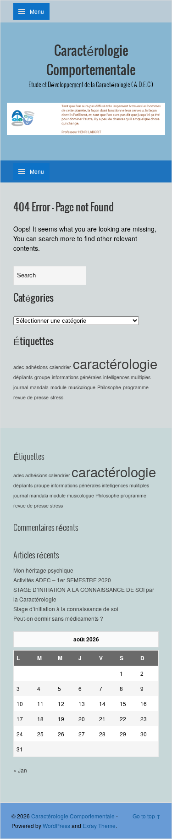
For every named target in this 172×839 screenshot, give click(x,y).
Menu (37, 11)
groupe (42, 377)
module (58, 387)
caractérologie (115, 363)
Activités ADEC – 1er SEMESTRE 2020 (62, 580)
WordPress (56, 825)
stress (56, 397)
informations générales (76, 377)
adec (18, 367)
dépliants (23, 377)
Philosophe (109, 387)
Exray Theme (99, 825)
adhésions (37, 367)
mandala (39, 387)
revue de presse (31, 397)
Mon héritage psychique (43, 570)
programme (136, 387)
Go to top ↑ (147, 816)
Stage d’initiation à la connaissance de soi (65, 609)
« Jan (20, 770)
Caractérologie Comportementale (90, 61)
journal (20, 387)
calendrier (60, 367)
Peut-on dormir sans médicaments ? (58, 618)
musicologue (81, 387)
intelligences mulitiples (126, 377)
